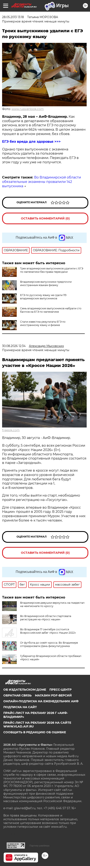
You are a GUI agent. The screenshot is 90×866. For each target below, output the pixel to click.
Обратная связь (17, 695)
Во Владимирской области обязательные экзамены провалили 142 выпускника (41, 181)
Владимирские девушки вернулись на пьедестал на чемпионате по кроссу (52, 604)
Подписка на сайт (20, 707)
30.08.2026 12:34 (14, 346)
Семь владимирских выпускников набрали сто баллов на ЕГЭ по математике (50, 310)
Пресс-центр (60, 689)
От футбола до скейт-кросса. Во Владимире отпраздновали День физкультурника (49, 644)
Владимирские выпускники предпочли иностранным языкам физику (46, 283)
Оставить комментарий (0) (45, 218)
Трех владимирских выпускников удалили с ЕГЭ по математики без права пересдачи (51, 270)
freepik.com (11, 430)
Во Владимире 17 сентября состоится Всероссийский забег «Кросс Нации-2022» (48, 631)
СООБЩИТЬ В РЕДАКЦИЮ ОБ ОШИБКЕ (34, 732)
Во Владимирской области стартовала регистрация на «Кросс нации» (45, 618)
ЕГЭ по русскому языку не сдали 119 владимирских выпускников (43, 297)
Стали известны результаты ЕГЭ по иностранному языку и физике (43, 323)
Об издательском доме (24, 689)
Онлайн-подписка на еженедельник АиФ (40, 701)
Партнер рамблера (39, 845)
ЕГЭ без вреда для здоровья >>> (31, 142)
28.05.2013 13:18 (13, 17)
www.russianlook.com (28, 109)
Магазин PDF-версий (53, 695)
